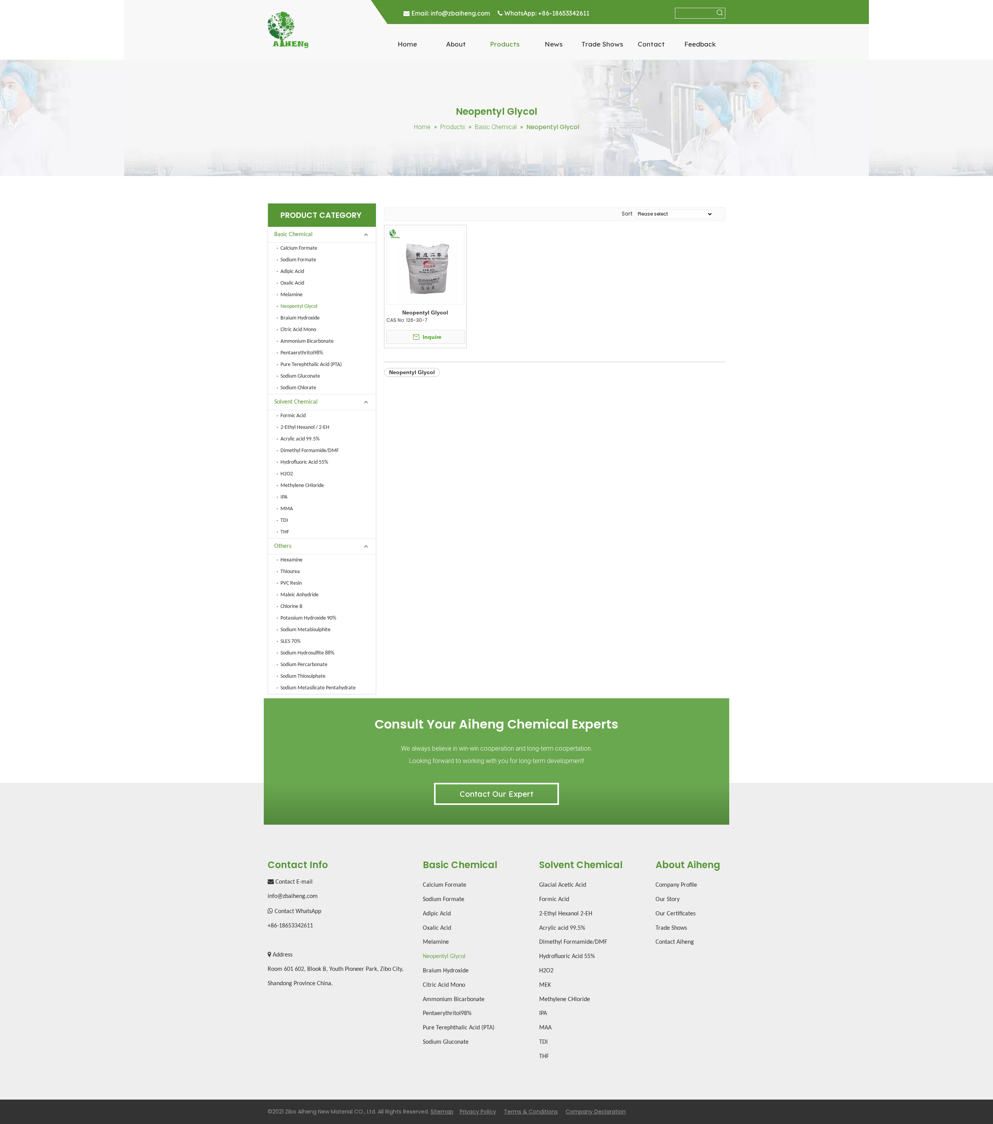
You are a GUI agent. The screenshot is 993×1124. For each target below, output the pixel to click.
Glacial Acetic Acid (562, 885)
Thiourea (290, 572)
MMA (286, 509)
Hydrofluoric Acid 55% (304, 462)
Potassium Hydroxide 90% (308, 618)
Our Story (668, 899)
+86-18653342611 (563, 13)
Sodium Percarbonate (303, 665)
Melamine (291, 295)
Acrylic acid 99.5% (300, 439)
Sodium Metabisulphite (305, 630)
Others (282, 546)
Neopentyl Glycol (298, 306)
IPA (283, 497)
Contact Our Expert (496, 794)
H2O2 (286, 474)
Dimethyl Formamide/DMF (309, 451)
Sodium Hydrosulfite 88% (307, 653)
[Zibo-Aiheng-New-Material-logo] (288, 30)
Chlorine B (291, 606)
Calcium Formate (298, 248)
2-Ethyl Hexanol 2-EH (565, 914)
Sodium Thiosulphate (302, 676)
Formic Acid (293, 416)
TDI (284, 520)
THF (284, 532)
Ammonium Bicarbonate (307, 341)
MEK (545, 985)
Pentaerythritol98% (301, 353)
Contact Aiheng (675, 942)
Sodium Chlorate (298, 388)
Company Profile (676, 885)
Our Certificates (675, 914)
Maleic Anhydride (299, 595)
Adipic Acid (292, 272)
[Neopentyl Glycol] (425, 265)
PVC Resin (291, 583)
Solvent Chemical (296, 402)
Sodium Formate (298, 260)
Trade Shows (671, 928)
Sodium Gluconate (300, 376)
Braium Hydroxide (300, 318)
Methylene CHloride (302, 486)
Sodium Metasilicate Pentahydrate (318, 688)
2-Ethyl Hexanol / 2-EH (304, 427)
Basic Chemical (293, 234)
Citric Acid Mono (298, 330)
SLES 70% (290, 641)
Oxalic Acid (292, 283)
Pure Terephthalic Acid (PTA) (311, 365)
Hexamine (291, 560)
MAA (545, 1028)
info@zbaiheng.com (460, 13)
